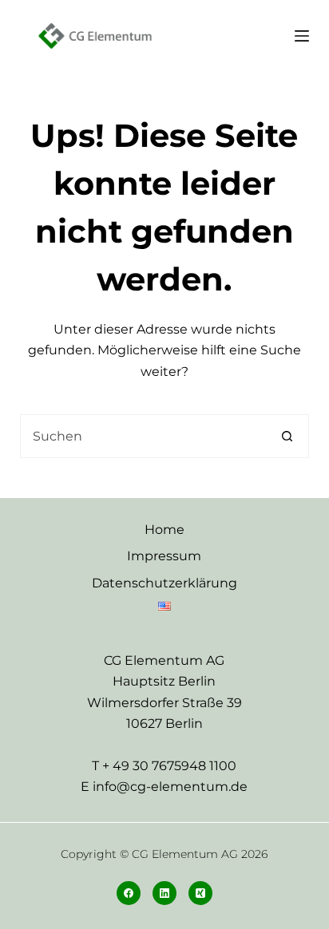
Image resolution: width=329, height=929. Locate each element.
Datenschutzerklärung (164, 583)
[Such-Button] (287, 436)
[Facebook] (129, 893)
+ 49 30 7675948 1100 (169, 765)
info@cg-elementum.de (170, 786)
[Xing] (200, 893)
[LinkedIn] (164, 893)
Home (164, 529)
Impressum (164, 555)
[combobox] (144, 436)
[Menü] (302, 36)
